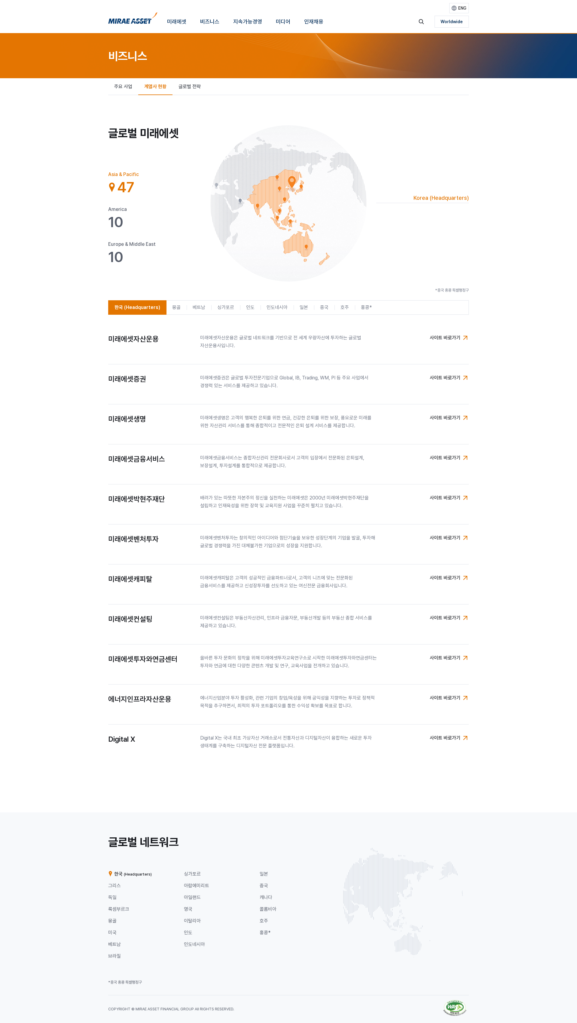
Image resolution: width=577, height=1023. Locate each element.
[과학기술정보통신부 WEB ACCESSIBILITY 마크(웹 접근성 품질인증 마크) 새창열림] (455, 1003)
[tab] (132, 183)
